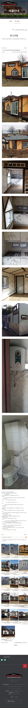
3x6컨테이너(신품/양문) (23, 572)
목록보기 (25, 534)
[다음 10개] (25, 642)
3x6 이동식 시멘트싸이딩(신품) (15, 622)
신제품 (10, 21)
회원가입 (5, 47)
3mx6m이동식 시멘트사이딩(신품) (7, 605)
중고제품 (17, 21)
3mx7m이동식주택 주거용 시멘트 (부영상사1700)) (15, 573)
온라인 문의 (8, 656)
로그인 (2, 47)
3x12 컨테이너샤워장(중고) (6, 589)
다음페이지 (6, 642)
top (25, 665)
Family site (12, 701)
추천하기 (2, 534)
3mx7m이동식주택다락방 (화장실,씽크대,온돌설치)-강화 (7, 573)
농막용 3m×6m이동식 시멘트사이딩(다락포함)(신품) (7, 639)
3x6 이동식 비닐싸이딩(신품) (15, 589)
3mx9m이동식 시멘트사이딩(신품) (7, 622)
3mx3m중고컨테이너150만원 (6, 557)
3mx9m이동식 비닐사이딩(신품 (15, 605)
